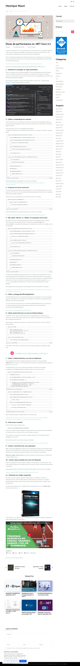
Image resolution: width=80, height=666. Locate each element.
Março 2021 (59, 181)
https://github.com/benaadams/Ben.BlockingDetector (18, 310)
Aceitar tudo (23, 661)
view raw (50, 178)
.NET (7, 41)
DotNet (13, 557)
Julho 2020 (58, 189)
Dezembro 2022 (60, 143)
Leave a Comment (32, 47)
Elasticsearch (59, 73)
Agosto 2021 (59, 175)
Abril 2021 (58, 178)
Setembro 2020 (59, 183)
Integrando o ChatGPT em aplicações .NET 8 (13, 594)
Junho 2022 (58, 154)
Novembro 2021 (60, 167)
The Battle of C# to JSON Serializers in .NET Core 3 (31, 353)
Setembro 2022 (59, 146)
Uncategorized (59, 100)
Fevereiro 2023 (59, 141)
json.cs (7, 342)
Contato (72, 6)
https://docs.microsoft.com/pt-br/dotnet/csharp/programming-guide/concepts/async (25, 215)
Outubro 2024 (59, 117)
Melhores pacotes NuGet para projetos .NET (28, 613)
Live (57, 78)
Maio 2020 (58, 194)
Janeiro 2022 (59, 162)
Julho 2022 (58, 151)
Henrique (8, 47)
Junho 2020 (58, 191)
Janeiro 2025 (59, 111)
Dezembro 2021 (60, 165)
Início (60, 6)
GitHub (17, 178)
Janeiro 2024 (59, 127)
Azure (57, 65)
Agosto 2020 (59, 186)
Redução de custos (60, 92)
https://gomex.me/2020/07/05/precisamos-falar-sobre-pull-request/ (22, 472)
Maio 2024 (58, 122)
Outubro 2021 (59, 170)
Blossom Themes (53, 664)
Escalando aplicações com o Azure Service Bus (45, 594)
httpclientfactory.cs (9, 389)
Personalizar (7, 661)
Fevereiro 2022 (59, 159)
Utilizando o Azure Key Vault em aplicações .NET (45, 613)
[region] (29, 155)
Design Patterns (60, 68)
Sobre (65, 6)
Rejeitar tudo (15, 661)
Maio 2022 (58, 157)
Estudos (58, 76)
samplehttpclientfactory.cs (11, 411)
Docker (57, 70)
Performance (11, 41)
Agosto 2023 (59, 135)
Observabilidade (60, 84)
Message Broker (59, 81)
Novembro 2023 (60, 130)
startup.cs (8, 178)
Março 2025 (59, 109)
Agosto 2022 (59, 149)
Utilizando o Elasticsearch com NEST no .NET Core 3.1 (13, 611)
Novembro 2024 (60, 114)
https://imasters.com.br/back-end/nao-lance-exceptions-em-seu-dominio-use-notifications (27, 443)
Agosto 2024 (59, 119)
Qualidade (58, 89)
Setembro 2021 (59, 173)
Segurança (58, 94)
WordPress (64, 664)
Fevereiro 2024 (59, 125)
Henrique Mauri (15, 6)
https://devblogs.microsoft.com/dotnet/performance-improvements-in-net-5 (24, 63)
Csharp (8, 557)
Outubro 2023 (59, 133)
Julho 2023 (58, 138)
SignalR (57, 97)
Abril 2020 (58, 197)
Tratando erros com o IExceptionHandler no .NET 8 (28, 595)
